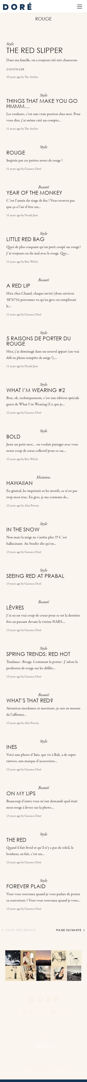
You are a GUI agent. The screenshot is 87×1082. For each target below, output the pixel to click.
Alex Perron (31, 505)
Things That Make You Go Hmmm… (42, 103)
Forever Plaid (26, 886)
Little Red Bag (25, 239)
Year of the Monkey (34, 193)
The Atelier (31, 77)
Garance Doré (32, 169)
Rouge (15, 152)
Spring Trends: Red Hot (38, 654)
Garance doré (43, 999)
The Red (16, 840)
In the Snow (22, 529)
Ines (11, 747)
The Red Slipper (34, 50)
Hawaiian (19, 483)
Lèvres (15, 607)
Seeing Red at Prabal (35, 576)
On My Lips (20, 793)
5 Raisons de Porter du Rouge (38, 341)
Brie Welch (31, 261)
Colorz (48, 1068)
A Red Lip (18, 285)
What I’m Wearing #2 (35, 390)
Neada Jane (31, 215)
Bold (13, 436)
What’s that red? (29, 700)
